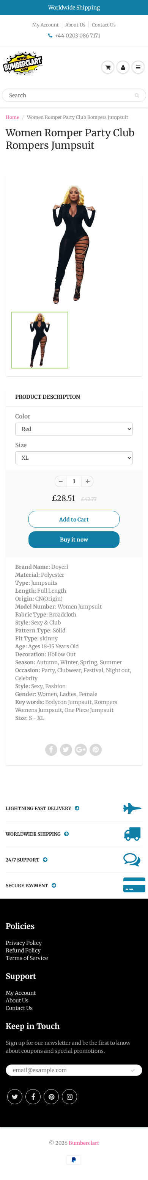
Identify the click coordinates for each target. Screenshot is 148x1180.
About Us (75, 25)
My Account (45, 25)
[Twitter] (14, 1096)
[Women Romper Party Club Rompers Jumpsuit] (74, 244)
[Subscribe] (132, 1070)
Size (21, 445)
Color (22, 416)
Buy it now (74, 539)
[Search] (136, 95)
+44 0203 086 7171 (77, 35)
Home (12, 117)
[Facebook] (33, 1096)
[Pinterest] (51, 1096)
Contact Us (104, 25)
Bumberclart (84, 1143)
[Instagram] (69, 1096)
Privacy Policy (24, 943)
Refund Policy (23, 950)
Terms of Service (27, 958)
